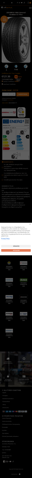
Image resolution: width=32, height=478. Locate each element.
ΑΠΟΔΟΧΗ (16, 250)
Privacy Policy (5, 238)
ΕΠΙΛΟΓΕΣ (16, 246)
